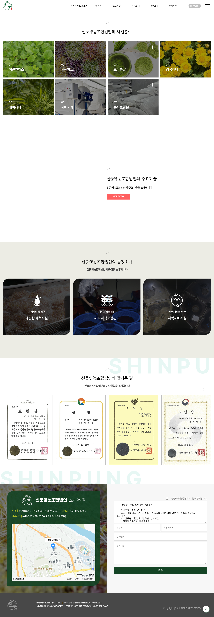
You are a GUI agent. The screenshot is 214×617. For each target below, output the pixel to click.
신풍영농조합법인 (78, 5)
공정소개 (135, 5)
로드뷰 (69, 579)
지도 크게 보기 (88, 579)
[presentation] (204, 389)
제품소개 (154, 5)
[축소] (91, 550)
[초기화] (91, 555)
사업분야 (97, 5)
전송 (160, 570)
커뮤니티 (173, 5)
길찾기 (77, 579)
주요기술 (116, 5)
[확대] (91, 545)
